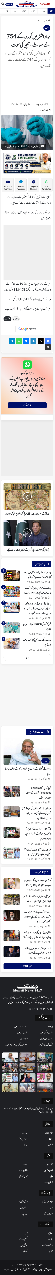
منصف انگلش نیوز (47, 1033)
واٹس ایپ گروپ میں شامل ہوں (16, 1045)
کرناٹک (50, 1145)
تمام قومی (49, 1164)
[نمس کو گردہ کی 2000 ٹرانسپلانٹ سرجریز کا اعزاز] (12, 627)
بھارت (25, 1164)
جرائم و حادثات (47, 1245)
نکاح (51, 1251)
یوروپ (25, 1214)
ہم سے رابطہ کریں (46, 1039)
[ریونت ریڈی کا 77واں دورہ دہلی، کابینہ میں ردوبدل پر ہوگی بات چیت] (10, 1087)
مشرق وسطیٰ (48, 1214)
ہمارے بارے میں (21, 1027)
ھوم (45, 21)
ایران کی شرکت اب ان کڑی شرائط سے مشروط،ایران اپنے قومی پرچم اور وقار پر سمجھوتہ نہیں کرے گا (37, 917)
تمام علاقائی (49, 1133)
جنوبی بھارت (23, 1170)
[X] (47, 1009)
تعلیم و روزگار (23, 1239)
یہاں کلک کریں (27, 405)
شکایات (6, 1270)
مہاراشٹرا (25, 1145)
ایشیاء (6, 11)
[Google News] (27, 329)
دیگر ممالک (24, 1208)
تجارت (50, 1239)
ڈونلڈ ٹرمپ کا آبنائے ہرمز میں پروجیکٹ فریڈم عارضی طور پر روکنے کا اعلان (37, 950)
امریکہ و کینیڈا (23, 1202)
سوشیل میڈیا (24, 1245)
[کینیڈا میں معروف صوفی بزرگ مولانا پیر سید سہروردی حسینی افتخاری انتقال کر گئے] (12, 883)
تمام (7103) (27, 966)
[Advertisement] (27, 86)
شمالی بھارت (48, 1182)
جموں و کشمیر (48, 1170)
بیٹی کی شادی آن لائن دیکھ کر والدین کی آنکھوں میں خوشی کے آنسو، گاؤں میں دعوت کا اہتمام (38, 834)
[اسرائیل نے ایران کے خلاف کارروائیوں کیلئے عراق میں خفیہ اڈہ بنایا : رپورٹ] (12, 899)
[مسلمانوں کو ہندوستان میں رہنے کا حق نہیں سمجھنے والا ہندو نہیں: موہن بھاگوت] (28, 1077)
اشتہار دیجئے (24, 1039)
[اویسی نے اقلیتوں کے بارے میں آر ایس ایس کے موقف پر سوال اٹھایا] (10, 1057)
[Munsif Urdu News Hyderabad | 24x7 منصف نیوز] (26, 4)
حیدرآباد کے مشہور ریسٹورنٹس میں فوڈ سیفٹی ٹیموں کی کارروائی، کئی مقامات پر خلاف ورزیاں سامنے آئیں (36, 814)
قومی (15, 11)
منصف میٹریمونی (22, 1033)
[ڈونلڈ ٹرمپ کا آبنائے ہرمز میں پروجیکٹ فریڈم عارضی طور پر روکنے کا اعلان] (12, 951)
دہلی (51, 1176)
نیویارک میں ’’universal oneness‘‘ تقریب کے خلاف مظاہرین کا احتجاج (38, 793)
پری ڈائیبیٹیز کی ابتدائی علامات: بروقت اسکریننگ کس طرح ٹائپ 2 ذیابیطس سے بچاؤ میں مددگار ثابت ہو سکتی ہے (37, 609)
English (9, 4)
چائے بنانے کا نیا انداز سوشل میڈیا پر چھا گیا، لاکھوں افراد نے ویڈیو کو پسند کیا (37, 574)
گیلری (25, 1251)
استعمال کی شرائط (25, 1270)
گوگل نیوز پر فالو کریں (46, 1045)
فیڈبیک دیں (14, 1270)
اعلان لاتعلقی (48, 1270)
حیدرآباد (43, 11)
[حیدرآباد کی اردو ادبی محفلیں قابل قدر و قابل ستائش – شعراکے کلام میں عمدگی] (45, 1057)
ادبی (26, 1233)
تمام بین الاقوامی (47, 1202)
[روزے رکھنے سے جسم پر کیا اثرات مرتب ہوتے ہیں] (12, 643)
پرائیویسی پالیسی (37, 1270)
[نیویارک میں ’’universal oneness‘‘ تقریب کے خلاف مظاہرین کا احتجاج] (12, 791)
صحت (39, 21)
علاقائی (24, 11)
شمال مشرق (23, 1176)
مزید (27, 657)
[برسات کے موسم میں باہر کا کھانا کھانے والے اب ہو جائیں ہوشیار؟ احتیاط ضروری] (12, 591)
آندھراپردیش (23, 1139)
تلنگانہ (33, 11)
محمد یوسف (38, 105)
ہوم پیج (50, 1027)
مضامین (50, 1233)
